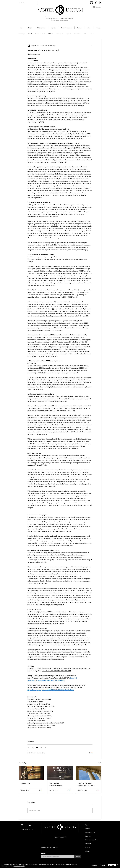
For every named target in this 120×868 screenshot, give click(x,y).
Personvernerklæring (19, 866)
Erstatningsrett (59, 33)
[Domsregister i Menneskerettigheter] (60, 773)
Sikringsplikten (25, 783)
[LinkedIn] (100, 2)
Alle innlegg (22, 33)
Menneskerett (77, 33)
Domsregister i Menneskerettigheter (55, 784)
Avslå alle (102, 865)
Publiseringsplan (90, 832)
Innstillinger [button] (94, 865)
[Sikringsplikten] (31, 773)
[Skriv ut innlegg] (45, 747)
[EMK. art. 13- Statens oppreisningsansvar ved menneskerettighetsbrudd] (88, 773)
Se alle (99, 762)
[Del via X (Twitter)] (32, 747)
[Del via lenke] (41, 747)
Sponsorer (88, 844)
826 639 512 (29, 829)
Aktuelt (30, 33)
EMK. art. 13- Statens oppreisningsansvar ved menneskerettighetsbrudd (86, 784)
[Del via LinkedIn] (37, 747)
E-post (43, 853)
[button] (29, 27)
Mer (91, 33)
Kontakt (87, 851)
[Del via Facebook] (28, 747)
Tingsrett (69, 33)
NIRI (85, 33)
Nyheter (87, 829)
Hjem (86, 825)
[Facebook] (96, 2)
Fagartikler (88, 836)
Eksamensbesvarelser (91, 840)
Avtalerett (50, 33)
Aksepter (111, 865)
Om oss (87, 847)
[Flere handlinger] (91, 46)
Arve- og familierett (40, 33)
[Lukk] (118, 865)
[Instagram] (91, 2)
